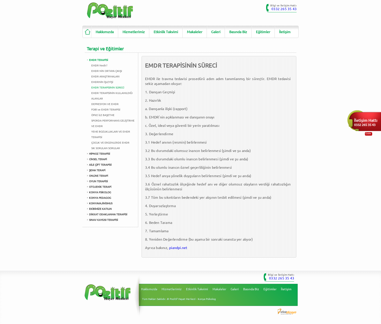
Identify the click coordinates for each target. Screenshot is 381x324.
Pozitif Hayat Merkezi (110, 10)
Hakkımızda (105, 32)
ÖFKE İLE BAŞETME (102, 115)
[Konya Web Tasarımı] (286, 311)
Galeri (215, 32)
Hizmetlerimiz (134, 32)
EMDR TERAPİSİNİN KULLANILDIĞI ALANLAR (112, 96)
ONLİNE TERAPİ (98, 175)
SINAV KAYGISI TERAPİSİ (103, 219)
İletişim (285, 32)
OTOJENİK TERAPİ (100, 186)
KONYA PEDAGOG (100, 197)
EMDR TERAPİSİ (98, 59)
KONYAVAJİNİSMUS (100, 203)
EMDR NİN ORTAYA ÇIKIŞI (106, 70)
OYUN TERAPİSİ (98, 181)
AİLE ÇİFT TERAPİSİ (100, 164)
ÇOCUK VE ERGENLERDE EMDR (110, 142)
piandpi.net (178, 248)
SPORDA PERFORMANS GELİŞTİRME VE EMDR (112, 123)
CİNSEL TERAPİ (98, 159)
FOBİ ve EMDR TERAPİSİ (105, 109)
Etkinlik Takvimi (166, 32)
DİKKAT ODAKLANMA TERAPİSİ (108, 214)
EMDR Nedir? (99, 65)
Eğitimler (263, 32)
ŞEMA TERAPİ (97, 170)
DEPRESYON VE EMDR (105, 104)
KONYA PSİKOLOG (100, 192)
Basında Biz (238, 32)
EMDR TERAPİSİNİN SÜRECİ (107, 87)
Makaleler (194, 32)
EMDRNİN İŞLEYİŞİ (102, 82)
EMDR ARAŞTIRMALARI (105, 76)
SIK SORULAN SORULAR (105, 148)
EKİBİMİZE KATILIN (100, 208)
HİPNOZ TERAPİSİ (99, 153)
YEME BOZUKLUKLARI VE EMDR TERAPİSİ (110, 134)
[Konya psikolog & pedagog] (87, 32)
